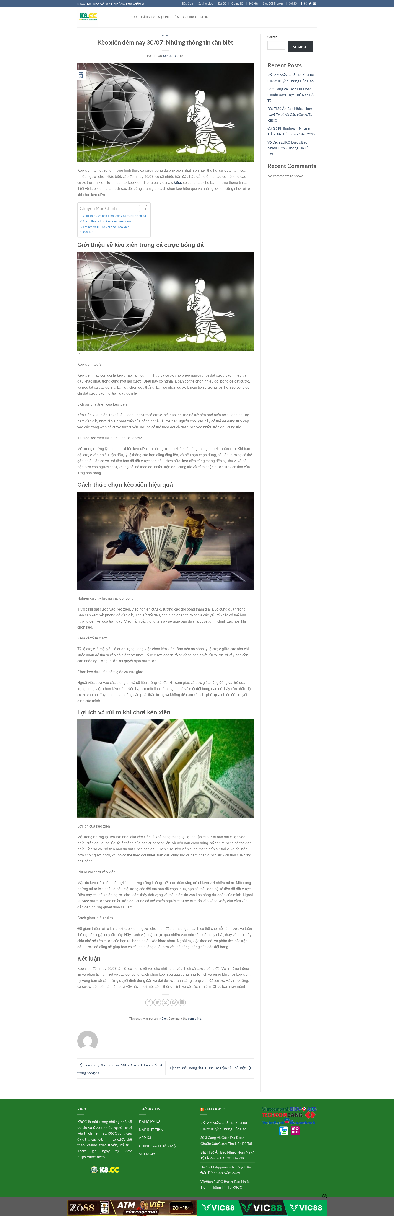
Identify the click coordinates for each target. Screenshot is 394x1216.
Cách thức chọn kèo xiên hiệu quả (107, 221)
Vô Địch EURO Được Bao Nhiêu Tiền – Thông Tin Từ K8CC (288, 148)
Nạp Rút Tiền (168, 17)
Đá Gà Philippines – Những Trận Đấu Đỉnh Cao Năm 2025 (225, 1170)
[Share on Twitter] (157, 1002)
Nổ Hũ (253, 3)
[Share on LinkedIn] (182, 1002)
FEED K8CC (215, 1109)
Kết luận (89, 232)
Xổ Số (293, 3)
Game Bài (237, 3)
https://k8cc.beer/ (91, 1156)
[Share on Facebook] (149, 1002)
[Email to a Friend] (165, 1002)
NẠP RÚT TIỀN (151, 1129)
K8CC (134, 17)
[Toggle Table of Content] (141, 209)
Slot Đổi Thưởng (273, 3)
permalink (194, 1018)
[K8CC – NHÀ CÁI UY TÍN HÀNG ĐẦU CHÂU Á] (100, 17)
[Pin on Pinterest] (174, 1002)
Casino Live (205, 3)
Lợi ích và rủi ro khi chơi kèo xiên (106, 227)
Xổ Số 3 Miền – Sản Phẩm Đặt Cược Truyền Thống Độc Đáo (223, 1126)
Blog (204, 17)
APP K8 (145, 1137)
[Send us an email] (314, 3)
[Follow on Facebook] (301, 3)
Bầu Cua (187, 3)
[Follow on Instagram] (305, 3)
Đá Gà (222, 3)
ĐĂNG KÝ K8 (149, 1121)
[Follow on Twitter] (310, 3)
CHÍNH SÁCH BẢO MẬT (158, 1146)
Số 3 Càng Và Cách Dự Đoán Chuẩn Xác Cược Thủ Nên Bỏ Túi (290, 95)
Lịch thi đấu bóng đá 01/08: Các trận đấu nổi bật (208, 1068)
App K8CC (189, 17)
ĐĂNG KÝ (148, 17)
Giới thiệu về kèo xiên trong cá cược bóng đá (114, 215)
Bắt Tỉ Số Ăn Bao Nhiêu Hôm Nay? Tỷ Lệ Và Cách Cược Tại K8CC (290, 114)
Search (272, 37)
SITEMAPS (147, 1153)
